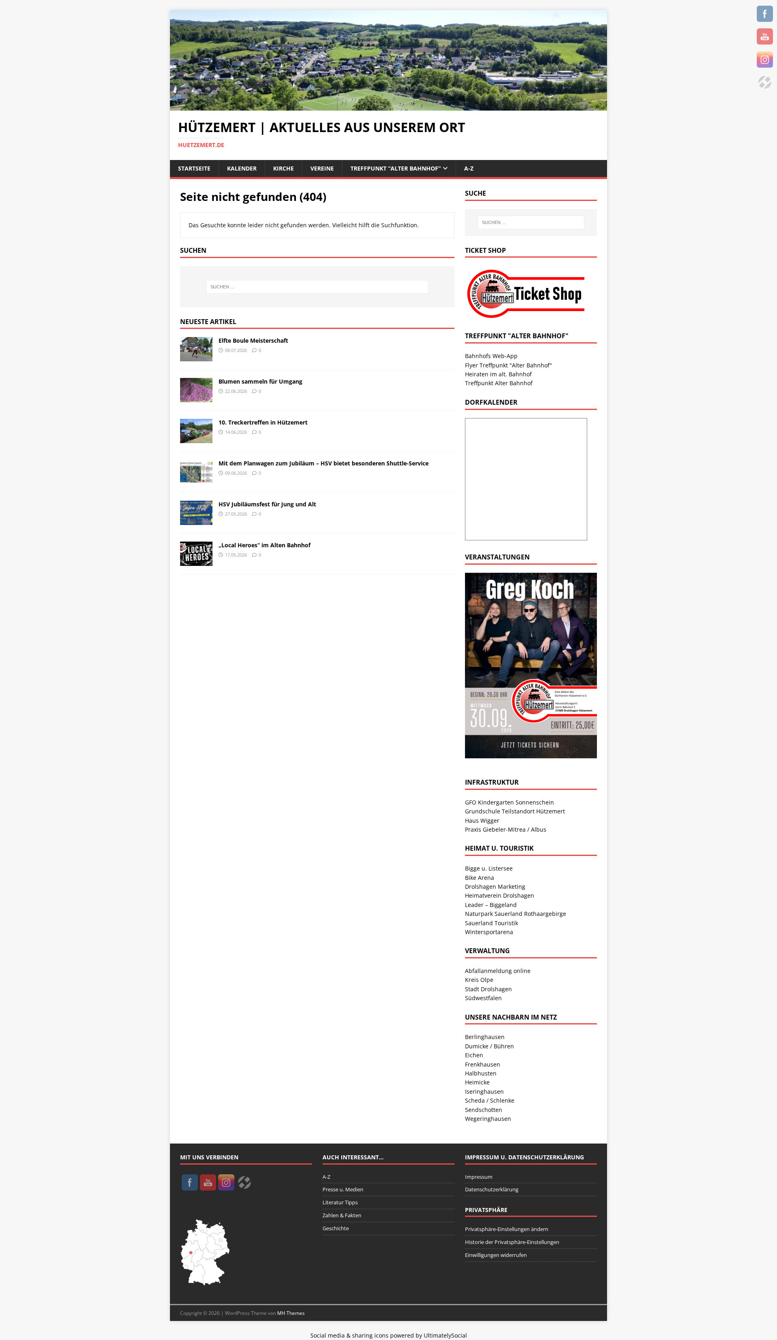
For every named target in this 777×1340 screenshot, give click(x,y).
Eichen (474, 1055)
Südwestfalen (483, 998)
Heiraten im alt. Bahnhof (498, 374)
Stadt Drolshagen (488, 989)
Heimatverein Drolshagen (499, 895)
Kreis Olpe (479, 980)
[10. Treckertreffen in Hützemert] (196, 438)
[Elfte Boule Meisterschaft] (196, 357)
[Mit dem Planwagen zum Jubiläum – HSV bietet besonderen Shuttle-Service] (196, 479)
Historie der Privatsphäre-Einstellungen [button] (512, 1242)
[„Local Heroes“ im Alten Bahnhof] (196, 561)
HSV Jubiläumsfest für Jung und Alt (267, 504)
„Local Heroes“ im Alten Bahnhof (264, 545)
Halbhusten (481, 1073)
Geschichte (336, 1228)
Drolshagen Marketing (495, 886)
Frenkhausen (482, 1064)
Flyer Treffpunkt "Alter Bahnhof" (508, 365)
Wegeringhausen (488, 1118)
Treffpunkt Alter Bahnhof (499, 383)
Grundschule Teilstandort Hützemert (515, 811)
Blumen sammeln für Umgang (260, 381)
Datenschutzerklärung (491, 1189)
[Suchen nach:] (317, 287)
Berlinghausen (485, 1037)
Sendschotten (483, 1110)
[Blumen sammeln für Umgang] (196, 397)
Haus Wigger (482, 820)
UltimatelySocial (445, 1335)
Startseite (194, 168)
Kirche (283, 168)
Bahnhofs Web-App (491, 356)
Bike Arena (479, 877)
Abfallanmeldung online (498, 971)
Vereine (322, 168)
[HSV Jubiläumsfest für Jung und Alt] (196, 520)
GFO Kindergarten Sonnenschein (509, 802)
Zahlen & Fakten (342, 1215)
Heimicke (477, 1082)
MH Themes (291, 1313)
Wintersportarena (489, 932)
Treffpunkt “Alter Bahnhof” (395, 168)
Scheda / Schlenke (489, 1100)
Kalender (242, 168)
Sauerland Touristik (491, 923)
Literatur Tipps (340, 1202)
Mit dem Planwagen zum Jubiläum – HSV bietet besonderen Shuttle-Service (324, 463)
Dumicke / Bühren (489, 1046)
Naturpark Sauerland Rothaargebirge (515, 914)
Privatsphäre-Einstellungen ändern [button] (506, 1229)
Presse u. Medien (343, 1189)
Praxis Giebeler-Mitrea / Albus (505, 829)
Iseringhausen (484, 1091)
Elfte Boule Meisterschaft (253, 340)
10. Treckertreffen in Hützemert (263, 422)
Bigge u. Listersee (489, 868)
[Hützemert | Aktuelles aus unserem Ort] (388, 106)
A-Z (468, 168)
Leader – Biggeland (491, 905)
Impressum (479, 1176)
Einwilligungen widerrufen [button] (496, 1255)
